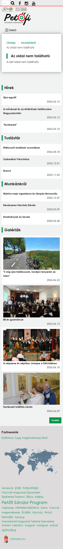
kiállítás (39, 496)
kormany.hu (17, 539)
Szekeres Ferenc (13, 496)
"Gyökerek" (10, 124)
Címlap (11, 42)
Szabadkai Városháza (16, 159)
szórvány (9, 530)
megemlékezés (11, 512)
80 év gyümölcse (13, 319)
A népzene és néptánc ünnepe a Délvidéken (30, 363)
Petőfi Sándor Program (24, 502)
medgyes (42, 525)
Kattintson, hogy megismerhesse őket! (25, 437)
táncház (37, 512)
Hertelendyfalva (27, 507)
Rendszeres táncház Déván (19, 205)
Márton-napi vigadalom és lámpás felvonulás (30, 193)
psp (18, 488)
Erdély (26, 512)
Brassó (7, 170)
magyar (30, 525)
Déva (44, 507)
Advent (6, 525)
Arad (48, 512)
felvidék (7, 517)
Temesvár (7, 488)
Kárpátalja (30, 488)
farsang (19, 517)
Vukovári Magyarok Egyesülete (21, 492)
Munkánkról (28, 42)
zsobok (54, 525)
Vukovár (54, 507)
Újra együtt (9, 97)
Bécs (29, 496)
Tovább (55, 420)
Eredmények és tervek (16, 216)
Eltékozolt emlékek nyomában (21, 147)
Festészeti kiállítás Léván (17, 406)
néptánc (17, 525)
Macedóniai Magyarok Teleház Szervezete (28, 521)
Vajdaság (8, 507)
